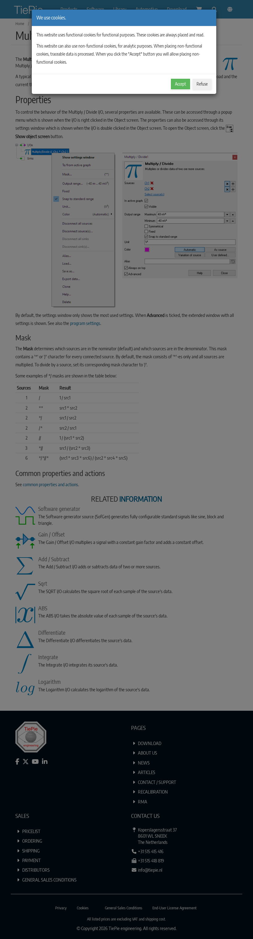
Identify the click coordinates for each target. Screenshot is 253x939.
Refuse (202, 83)
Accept (180, 83)
